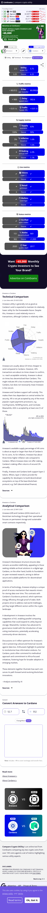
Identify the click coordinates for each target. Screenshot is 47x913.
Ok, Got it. (32, 900)
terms (20, 893)
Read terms (14, 900)
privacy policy (7, 893)
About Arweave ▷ (9, 776)
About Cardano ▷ (9, 780)
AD (43, 37)
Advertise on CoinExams (23, 278)
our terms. (36, 873)
